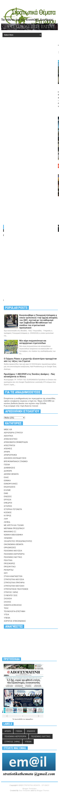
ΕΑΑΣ (6, 477)
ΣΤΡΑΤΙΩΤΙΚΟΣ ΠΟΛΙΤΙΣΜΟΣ (16, 589)
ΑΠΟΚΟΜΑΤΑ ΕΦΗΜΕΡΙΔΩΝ (16, 442)
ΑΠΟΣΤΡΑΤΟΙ (9, 445)
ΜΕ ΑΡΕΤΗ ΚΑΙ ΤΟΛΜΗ (14, 525)
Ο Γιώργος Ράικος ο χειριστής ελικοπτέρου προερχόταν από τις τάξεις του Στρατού (30, 359)
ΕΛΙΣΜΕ (7, 490)
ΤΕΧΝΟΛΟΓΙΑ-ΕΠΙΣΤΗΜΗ (14, 611)
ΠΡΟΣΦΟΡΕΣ (9, 563)
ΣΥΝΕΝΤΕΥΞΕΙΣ (10, 595)
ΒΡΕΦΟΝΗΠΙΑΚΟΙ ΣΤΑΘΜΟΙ (16, 461)
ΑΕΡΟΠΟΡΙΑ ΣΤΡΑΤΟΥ (13, 433)
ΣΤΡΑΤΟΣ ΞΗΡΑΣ (11, 592)
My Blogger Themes (41, 791)
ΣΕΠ (5, 573)
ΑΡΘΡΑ (7, 452)
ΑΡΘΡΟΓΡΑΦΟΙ (10, 455)
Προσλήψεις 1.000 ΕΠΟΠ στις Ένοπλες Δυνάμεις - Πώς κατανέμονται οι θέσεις (29, 375)
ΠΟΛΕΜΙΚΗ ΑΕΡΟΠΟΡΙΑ (14, 554)
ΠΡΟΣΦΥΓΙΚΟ (10, 567)
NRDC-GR (8, 430)
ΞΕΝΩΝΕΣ (8, 538)
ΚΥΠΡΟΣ (7, 516)
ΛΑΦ (6, 519)
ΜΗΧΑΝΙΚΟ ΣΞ (10, 532)
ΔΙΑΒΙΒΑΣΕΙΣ (9, 468)
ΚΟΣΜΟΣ (8, 512)
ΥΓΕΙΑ (6, 615)
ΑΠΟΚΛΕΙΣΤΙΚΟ (10, 439)
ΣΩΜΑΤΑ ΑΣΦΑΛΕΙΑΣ (13, 605)
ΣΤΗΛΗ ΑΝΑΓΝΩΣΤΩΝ (13, 576)
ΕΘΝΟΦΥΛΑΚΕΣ (11, 484)
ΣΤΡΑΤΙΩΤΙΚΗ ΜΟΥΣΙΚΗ (14, 586)
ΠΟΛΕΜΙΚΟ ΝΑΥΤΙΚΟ (13, 557)
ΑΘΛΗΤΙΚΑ (8, 436)
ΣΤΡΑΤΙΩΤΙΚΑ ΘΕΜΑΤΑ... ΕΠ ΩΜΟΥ (36, 785)
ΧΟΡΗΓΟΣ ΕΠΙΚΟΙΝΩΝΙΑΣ (15, 621)
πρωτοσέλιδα (18, 719)
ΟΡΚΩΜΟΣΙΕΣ (10, 548)
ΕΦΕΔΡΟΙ (8, 503)
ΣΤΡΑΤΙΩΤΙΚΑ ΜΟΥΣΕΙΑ (14, 579)
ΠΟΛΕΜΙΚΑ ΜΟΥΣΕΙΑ (13, 551)
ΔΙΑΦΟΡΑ (8, 471)
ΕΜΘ (6, 493)
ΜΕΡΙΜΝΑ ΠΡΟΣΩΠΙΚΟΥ (14, 528)
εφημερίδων (29, 719)
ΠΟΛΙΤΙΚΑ (8, 560)
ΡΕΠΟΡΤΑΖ (8, 570)
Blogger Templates (29, 789)
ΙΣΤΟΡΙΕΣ (8, 506)
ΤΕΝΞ (6, 608)
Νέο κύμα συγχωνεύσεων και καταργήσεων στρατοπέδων (32, 341)
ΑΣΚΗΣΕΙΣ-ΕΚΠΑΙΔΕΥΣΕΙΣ (15, 458)
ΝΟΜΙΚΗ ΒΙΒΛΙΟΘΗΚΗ (13, 535)
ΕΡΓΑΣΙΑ (7, 500)
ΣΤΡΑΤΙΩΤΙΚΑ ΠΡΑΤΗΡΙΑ (14, 583)
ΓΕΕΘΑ (7, 465)
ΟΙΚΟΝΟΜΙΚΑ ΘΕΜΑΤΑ (13, 544)
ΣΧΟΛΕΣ (7, 602)
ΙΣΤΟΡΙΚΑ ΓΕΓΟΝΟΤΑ (13, 509)
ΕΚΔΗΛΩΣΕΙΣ (9, 487)
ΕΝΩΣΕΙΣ (8, 496)
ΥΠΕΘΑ (7, 618)
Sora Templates (24, 791)
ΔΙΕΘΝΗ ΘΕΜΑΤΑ (11, 474)
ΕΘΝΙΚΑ (7, 481)
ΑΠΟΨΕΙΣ (8, 449)
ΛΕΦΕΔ (7, 522)
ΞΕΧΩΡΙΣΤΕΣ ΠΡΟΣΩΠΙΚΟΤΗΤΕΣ (18, 541)
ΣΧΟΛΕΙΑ (8, 599)
